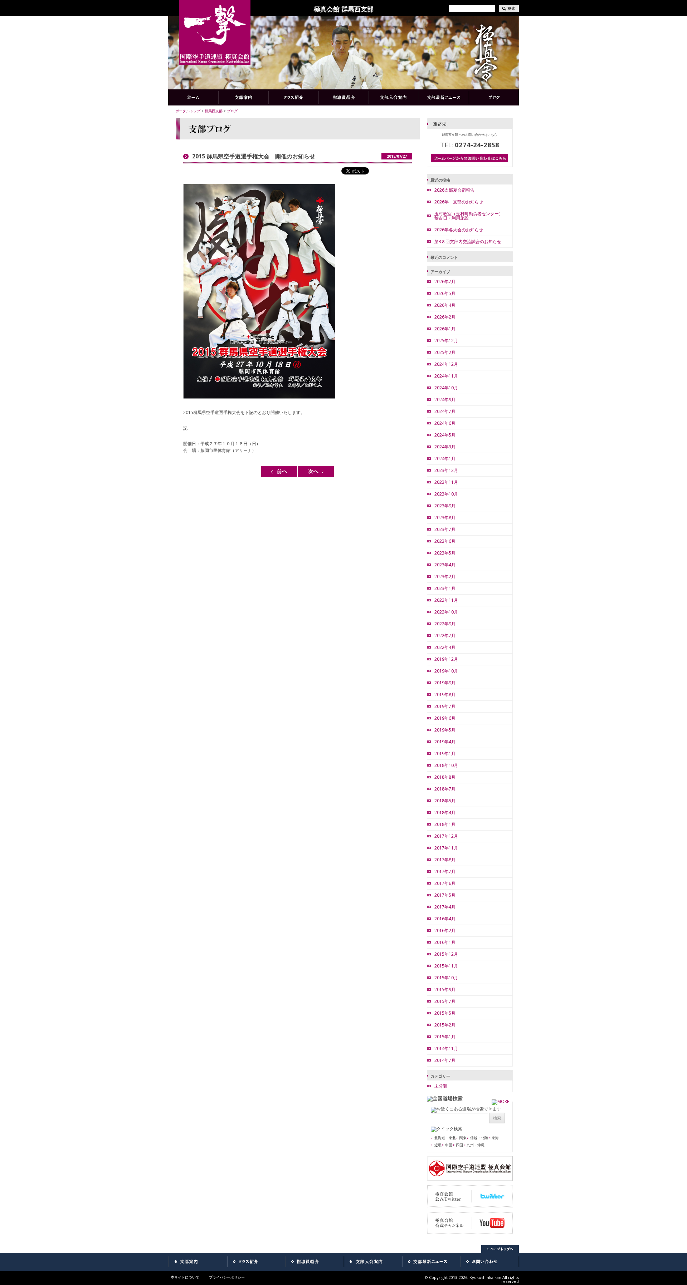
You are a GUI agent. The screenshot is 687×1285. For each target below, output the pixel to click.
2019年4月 (444, 742)
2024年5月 (444, 435)
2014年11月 (446, 1048)
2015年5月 (444, 1013)
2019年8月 (444, 694)
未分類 (440, 1086)
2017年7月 (444, 871)
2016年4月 (444, 919)
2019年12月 (446, 659)
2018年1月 (444, 824)
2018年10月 (446, 765)
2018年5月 (444, 801)
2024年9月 (444, 400)
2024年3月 (444, 447)
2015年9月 (444, 989)
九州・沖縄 (475, 1144)
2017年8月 (444, 860)
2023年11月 (446, 482)
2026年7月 (444, 282)
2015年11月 (446, 966)
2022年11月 (446, 600)
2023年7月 (444, 529)
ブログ (232, 110)
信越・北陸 (479, 1137)
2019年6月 (444, 718)
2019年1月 (444, 753)
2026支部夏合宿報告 (454, 190)
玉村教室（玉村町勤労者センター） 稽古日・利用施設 (470, 216)
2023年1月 (444, 588)
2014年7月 (444, 1060)
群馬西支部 (214, 110)
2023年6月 (444, 541)
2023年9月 (444, 506)
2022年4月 (444, 647)
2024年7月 (444, 411)
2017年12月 (446, 836)
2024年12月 (446, 364)
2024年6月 (444, 423)
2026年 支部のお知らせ (458, 202)
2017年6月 (444, 883)
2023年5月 (444, 553)
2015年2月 (444, 1025)
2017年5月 (444, 895)
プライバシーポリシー (227, 1277)
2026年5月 (444, 293)
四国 (459, 1144)
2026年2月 (444, 317)
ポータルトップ (187, 110)
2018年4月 (444, 812)
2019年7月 (444, 706)
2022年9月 (444, 624)
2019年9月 (444, 683)
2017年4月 (444, 907)
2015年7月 (444, 1001)
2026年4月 (444, 305)
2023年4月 (444, 565)
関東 (463, 1137)
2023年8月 (444, 518)
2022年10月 (446, 612)
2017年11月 (446, 848)
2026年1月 (444, 329)
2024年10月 (446, 388)
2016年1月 (444, 942)
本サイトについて (185, 1277)
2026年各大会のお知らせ (458, 230)
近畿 (438, 1144)
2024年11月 (446, 376)
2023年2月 (444, 576)
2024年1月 (444, 459)
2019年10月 (446, 671)
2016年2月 (444, 930)
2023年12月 (446, 470)
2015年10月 (446, 978)
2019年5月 (444, 730)
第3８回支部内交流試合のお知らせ (467, 241)
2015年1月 (444, 1037)
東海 (495, 1137)
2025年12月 (446, 341)
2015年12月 (446, 954)
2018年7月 (444, 789)
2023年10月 (446, 494)
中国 (448, 1144)
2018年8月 (444, 777)
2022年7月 (444, 635)
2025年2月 (444, 352)
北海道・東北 (445, 1137)
